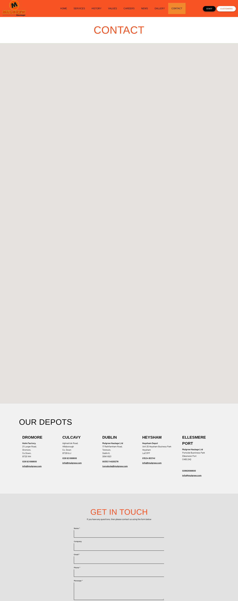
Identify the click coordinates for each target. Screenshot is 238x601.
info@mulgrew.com (32, 466)
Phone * (77, 567)
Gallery (160, 8)
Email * (76, 554)
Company (78, 541)
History (97, 8)
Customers (226, 9)
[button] (76, 245)
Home (63, 8)
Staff (209, 9)
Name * (77, 528)
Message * (78, 581)
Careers (129, 8)
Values (112, 8)
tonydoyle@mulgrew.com (115, 466)
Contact (176, 8)
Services (79, 8)
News (144, 8)
